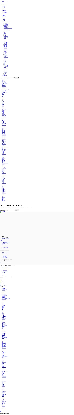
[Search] (2, 13)
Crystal (5, 38)
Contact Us (5, 75)
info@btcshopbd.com (5, 238)
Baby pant (3, 296)
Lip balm (5, 52)
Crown (3, 112)
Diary (3, 118)
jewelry (3, 140)
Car (2, 100)
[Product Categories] (2, 7)
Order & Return (5, 247)
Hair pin (5, 48)
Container (3, 110)
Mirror (5, 58)
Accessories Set (6, 23)
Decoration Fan (4, 325)
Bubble (3, 98)
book (3, 94)
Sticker (3, 192)
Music (5, 60)
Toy (4, 74)
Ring (3, 179)
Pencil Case (6, 65)
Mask (3, 152)
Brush (3, 306)
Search (16, 210)
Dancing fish (4, 115)
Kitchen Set (6, 51)
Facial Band (4, 123)
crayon (3, 111)
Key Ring (5, 50)
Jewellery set (4, 139)
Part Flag (5, 62)
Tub (2, 196)
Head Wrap (4, 136)
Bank (3, 91)
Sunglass (5, 72)
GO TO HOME (2, 211)
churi (5, 33)
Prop (3, 382)
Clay (5, 34)
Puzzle (3, 176)
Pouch (5, 67)
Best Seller (4, 256)
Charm (3, 103)
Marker (3, 151)
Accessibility (5, 270)
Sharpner (3, 392)
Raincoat (3, 178)
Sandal (3, 181)
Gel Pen (5, 44)
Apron (3, 84)
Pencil (5, 64)
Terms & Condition (6, 244)
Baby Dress (6, 25)
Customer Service (6, 252)
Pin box (3, 170)
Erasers (5, 41)
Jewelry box (6, 49)
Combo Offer (6, 37)
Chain (3, 102)
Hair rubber (4, 134)
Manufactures (5, 257)
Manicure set (4, 150)
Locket (5, 53)
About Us (4, 16)
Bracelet (5, 31)
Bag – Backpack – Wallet (8, 28)
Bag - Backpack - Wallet (6, 89)
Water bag (3, 200)
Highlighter (4, 137)
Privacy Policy (5, 243)
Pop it (3, 171)
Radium (3, 177)
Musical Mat (4, 158)
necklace (3, 160)
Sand (3, 180)
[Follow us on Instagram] (1, 240)
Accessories (6, 22)
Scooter (3, 182)
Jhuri (3, 142)
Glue (3, 129)
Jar (2, 138)
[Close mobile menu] (0, 284)
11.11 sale (3, 79)
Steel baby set (4, 191)
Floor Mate (6, 42)
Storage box (6, 70)
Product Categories (6, 21)
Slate (5, 73)
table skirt (3, 194)
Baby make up (6, 26)
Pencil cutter (6, 66)
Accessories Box (4, 83)
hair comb (5, 47)
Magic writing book (5, 147)
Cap (2, 99)
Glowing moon (4, 128)
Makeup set (6, 55)
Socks (3, 188)
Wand (3, 198)
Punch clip (3, 383)
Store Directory (5, 271)
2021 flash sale (4, 80)
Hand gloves (4, 135)
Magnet (5, 54)
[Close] (0, 281)
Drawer (3, 120)
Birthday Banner (4, 92)
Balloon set (6, 29)
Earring (5, 40)
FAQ (4, 20)
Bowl (3, 95)
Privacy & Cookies (6, 267)
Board (5, 30)
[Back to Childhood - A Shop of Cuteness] (3, 285)
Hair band (5, 45)
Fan (2, 124)
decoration (3, 116)
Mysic (5, 61)
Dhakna (3, 117)
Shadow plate (4, 183)
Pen (4, 63)
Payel (3, 373)
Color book (6, 36)
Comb (3, 108)
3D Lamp (3, 81)
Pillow (3, 169)
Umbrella (3, 197)
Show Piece (4, 185)
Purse (3, 175)
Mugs (5, 59)
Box (2, 96)
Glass (3, 127)
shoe (2, 393)
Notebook (3, 161)
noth (2, 162)
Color (5, 35)
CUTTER (3, 114)
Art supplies (6, 24)
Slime (5, 69)
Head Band (4, 344)
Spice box (3, 189)
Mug (3, 364)
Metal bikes (6, 57)
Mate (5, 56)
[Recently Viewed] (2, 275)
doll (2, 119)
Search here (2, 210)
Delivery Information (6, 242)
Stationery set (6, 71)
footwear (5, 43)
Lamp (3, 353)
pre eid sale (4, 173)
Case (5, 32)
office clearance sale (5, 163)
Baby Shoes (6, 27)
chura (3, 104)
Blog (4, 19)
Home (4, 15)
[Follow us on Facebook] (0, 240)
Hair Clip (5, 46)
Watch (3, 199)
